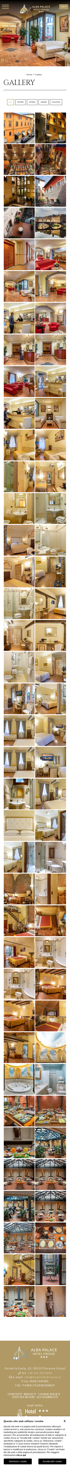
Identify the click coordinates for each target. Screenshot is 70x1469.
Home (29, 74)
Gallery (38, 74)
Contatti (15, 1394)
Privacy (30, 1394)
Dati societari (23, 1397)
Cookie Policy (49, 1394)
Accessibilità (47, 1397)
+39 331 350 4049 (40, 1373)
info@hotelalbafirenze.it (42, 1377)
